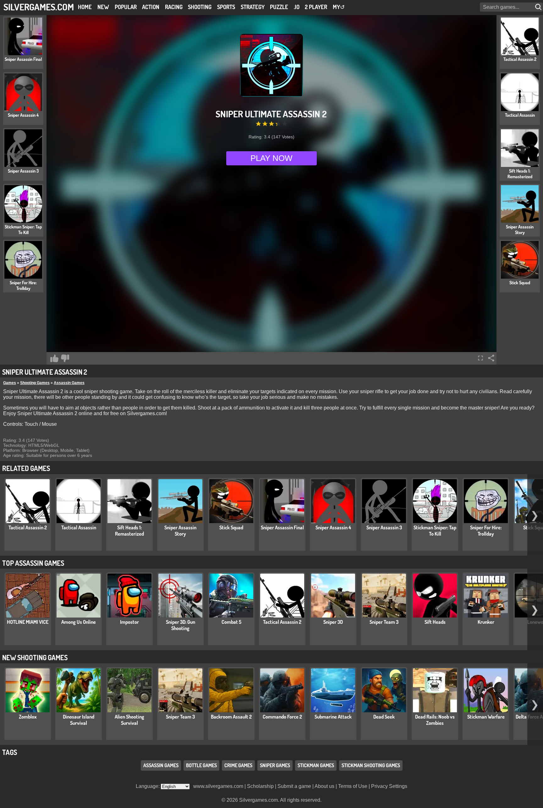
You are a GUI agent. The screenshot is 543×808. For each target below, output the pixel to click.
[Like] (54, 358)
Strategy (253, 6)
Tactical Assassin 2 (27, 527)
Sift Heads (435, 622)
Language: (148, 786)
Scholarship (260, 786)
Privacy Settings (389, 786)
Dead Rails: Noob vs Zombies (435, 720)
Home (85, 6)
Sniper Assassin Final (282, 527)
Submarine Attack (333, 717)
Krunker (486, 622)
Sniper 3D (333, 622)
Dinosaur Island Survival (78, 720)
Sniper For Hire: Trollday (486, 530)
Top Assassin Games (33, 563)
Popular (126, 6)
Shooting (199, 6)
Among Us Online (78, 622)
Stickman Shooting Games (371, 765)
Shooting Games (35, 383)
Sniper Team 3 (384, 622)
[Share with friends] (491, 358)
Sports (226, 6)
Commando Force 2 (282, 717)
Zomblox (28, 717)
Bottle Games (201, 765)
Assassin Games (69, 383)
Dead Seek (384, 717)
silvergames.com (38, 7)
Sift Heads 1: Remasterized (129, 530)
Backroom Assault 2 (231, 717)
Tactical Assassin (78, 527)
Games (9, 383)
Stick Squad (231, 527)
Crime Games (238, 765)
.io (296, 6)
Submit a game (294, 786)
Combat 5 (231, 622)
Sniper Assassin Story (180, 530)
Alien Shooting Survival (129, 720)
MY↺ (339, 6)
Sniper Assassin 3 (384, 527)
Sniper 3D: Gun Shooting (180, 625)
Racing (174, 6)
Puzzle (279, 6)
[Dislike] (65, 358)
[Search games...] (539, 7)
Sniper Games (275, 765)
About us (324, 786)
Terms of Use (352, 786)
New (103, 6)
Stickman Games (316, 765)
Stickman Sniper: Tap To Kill (435, 530)
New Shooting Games (35, 657)
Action (150, 6)
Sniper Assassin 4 (333, 527)
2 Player (316, 6)
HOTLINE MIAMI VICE (27, 622)
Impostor (129, 622)
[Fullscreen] (480, 358)
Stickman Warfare (486, 717)
